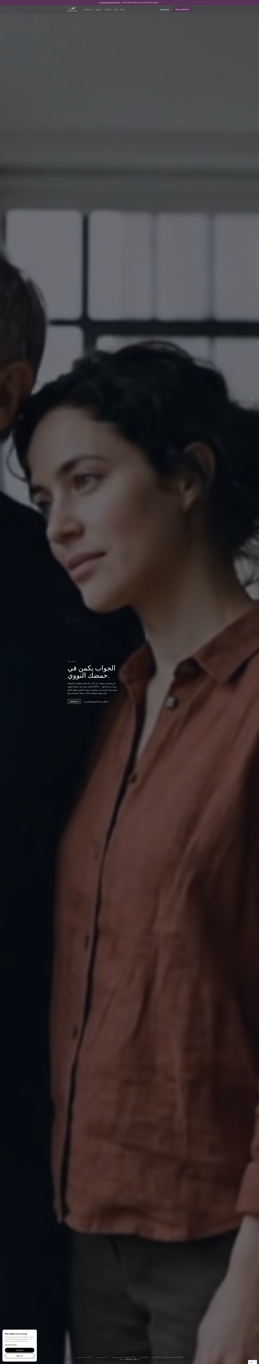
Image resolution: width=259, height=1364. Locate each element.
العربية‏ (251, 1362)
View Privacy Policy (11, 1345)
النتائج (122, 9)
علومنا (116, 9)
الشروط (98, 9)
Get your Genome (182, 9)
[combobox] (252, 1362)
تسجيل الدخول (164, 9)
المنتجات (107, 9)
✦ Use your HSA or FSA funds (109, 2)
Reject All (19, 1356)
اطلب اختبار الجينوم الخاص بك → (96, 701)
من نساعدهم (87, 9)
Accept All (19, 1350)
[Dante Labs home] (72, 9)
